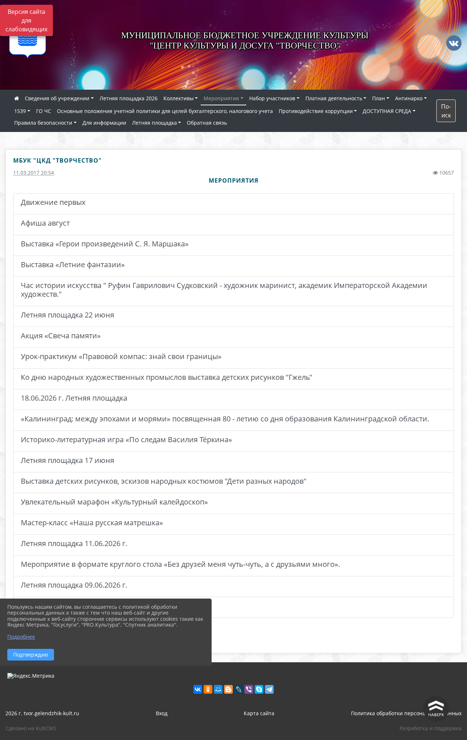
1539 (20, 111)
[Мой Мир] (218, 689)
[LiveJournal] (238, 689)
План (378, 98)
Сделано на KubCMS (31, 728)
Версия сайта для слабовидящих (26, 20)
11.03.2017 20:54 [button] (33, 172)
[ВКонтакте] (197, 689)
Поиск (446, 110)
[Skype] (259, 689)
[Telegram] (269, 689)
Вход (161, 713)
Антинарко (408, 98)
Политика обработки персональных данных (406, 713)
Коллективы (178, 98)
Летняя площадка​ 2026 (129, 98)
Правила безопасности (43, 122)
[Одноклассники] (208, 689)
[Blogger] (228, 689)
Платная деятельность (333, 98)
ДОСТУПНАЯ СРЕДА (387, 111)
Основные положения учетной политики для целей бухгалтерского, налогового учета (165, 111)
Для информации (104, 122)
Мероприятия (221, 98)
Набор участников (272, 98)
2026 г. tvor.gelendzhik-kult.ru (42, 713)
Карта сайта (259, 713)
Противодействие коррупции (316, 111)
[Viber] (248, 689)
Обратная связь (207, 122)
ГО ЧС (43, 111)
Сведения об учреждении (57, 98)
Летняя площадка (154, 122)
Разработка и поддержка (431, 728)
